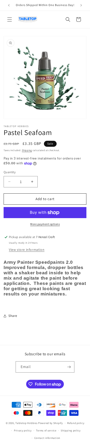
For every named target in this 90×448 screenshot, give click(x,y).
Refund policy (75, 423)
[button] (9, 19)
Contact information (47, 438)
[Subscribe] (69, 367)
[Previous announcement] (9, 5)
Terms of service (46, 430)
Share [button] (12, 315)
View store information (26, 249)
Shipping (27, 150)
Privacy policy (23, 430)
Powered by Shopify (50, 423)
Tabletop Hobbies (26, 423)
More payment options (45, 224)
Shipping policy (71, 430)
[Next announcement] (81, 5)
